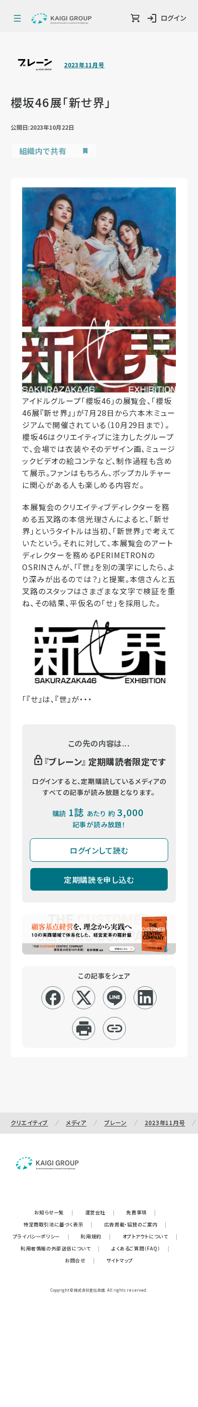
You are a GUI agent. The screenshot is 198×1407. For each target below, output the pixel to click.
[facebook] (53, 997)
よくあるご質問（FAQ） (140, 1248)
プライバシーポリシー (41, 1236)
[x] (84, 997)
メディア (76, 1122)
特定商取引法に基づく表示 (58, 1224)
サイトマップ (119, 1260)
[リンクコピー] (114, 1028)
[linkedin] (145, 997)
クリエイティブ (29, 1122)
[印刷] (84, 1028)
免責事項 (141, 1212)
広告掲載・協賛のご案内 (135, 1224)
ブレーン (115, 1122)
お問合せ (80, 1260)
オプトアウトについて (150, 1236)
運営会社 (100, 1212)
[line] (114, 997)
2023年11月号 (84, 65)
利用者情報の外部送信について (60, 1248)
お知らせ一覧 (53, 1212)
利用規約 (96, 1236)
